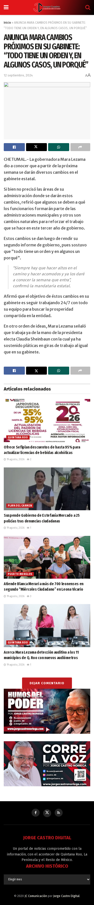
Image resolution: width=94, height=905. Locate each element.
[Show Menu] (6, 7)
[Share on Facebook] (14, 147)
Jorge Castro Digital (66, 896)
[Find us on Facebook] (36, 813)
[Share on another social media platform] (80, 147)
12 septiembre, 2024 (18, 75)
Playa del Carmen (20, 505)
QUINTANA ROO (18, 437)
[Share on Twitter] (36, 147)
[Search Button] (87, 7)
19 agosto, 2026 (15, 459)
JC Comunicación (36, 896)
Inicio (7, 22)
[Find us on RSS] (59, 813)
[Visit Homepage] (47, 7)
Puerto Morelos (20, 574)
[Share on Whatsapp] (58, 147)
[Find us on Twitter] (47, 813)
